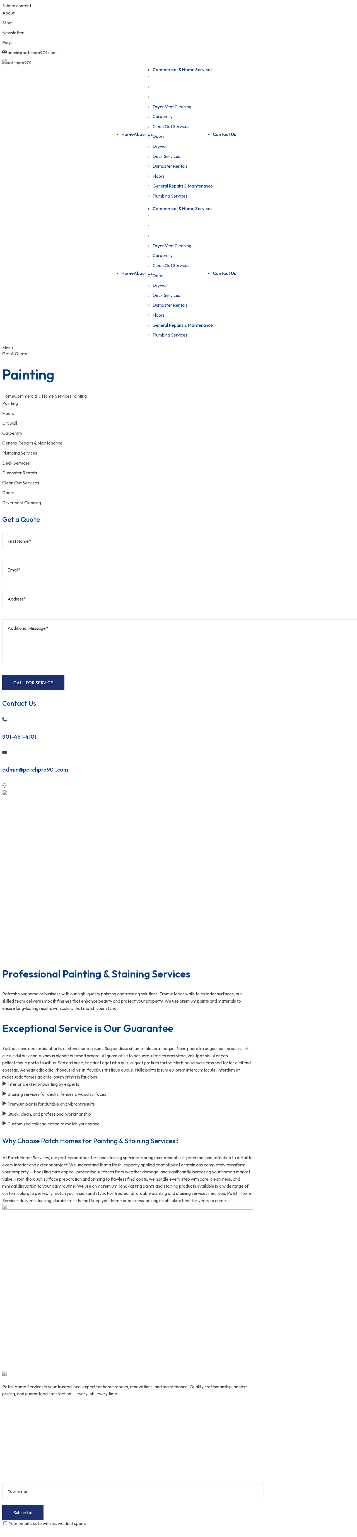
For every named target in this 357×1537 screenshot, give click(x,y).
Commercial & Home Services (42, 396)
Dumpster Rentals (19, 472)
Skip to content (16, 5)
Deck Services (16, 463)
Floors (8, 413)
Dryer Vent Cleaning (21, 502)
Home (8, 396)
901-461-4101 (19, 736)
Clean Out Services (20, 483)
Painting (10, 403)
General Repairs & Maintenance (32, 443)
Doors (8, 492)
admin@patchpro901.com (35, 769)
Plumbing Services (19, 453)
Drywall (9, 423)
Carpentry (12, 433)
